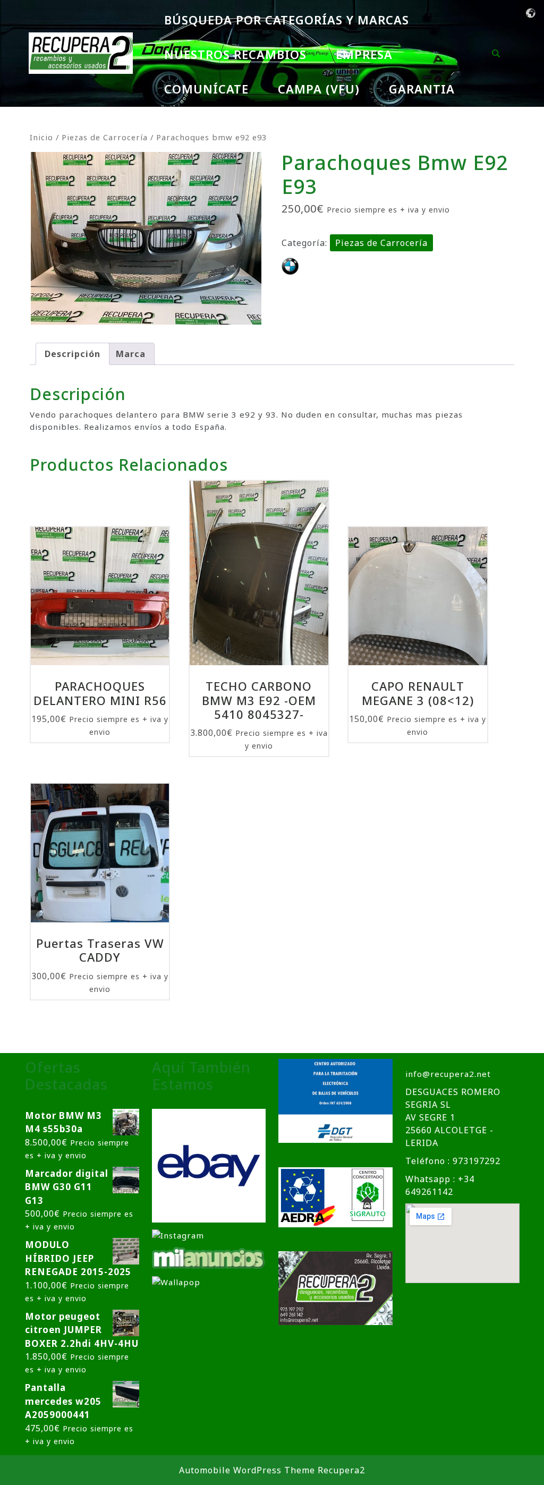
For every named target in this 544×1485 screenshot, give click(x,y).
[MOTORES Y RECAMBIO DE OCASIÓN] (209, 1164)
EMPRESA (364, 54)
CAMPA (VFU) (319, 89)
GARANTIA (422, 89)
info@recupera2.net (448, 1073)
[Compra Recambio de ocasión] (176, 1281)
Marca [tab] (131, 354)
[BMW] (290, 266)
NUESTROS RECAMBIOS (235, 54)
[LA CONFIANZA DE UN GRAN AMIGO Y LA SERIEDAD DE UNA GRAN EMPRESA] (209, 1257)
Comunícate (206, 89)
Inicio (41, 137)
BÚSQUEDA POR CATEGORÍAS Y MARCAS (286, 20)
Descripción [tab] (72, 354)
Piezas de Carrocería (105, 137)
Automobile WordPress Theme (247, 1470)
